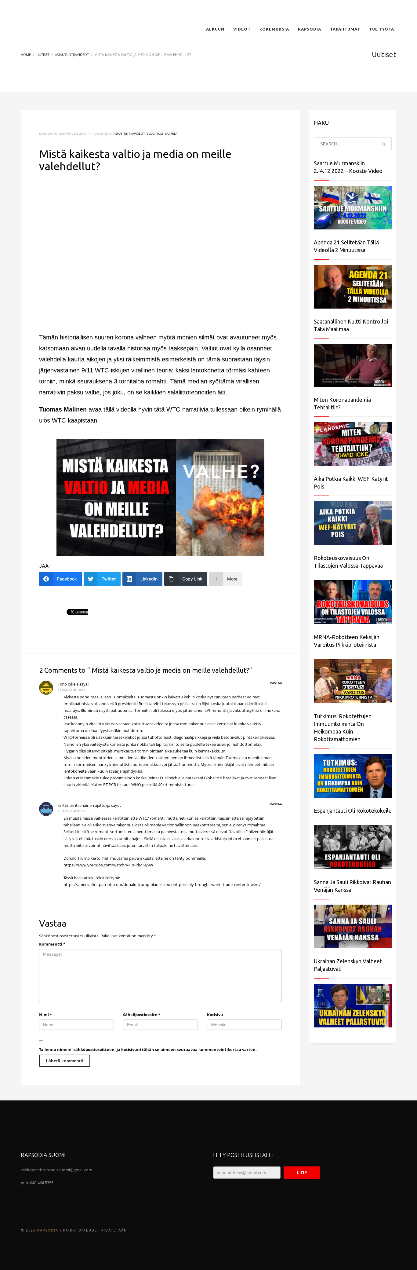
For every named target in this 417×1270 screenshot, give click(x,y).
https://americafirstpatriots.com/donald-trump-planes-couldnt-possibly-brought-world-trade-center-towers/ (162, 884)
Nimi (45, 1014)
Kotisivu (215, 1014)
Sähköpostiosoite (141, 1014)
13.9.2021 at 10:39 (71, 689)
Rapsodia (47, 1230)
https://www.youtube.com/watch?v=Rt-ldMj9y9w (108, 865)
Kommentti (52, 944)
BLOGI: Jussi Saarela (162, 133)
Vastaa (276, 683)
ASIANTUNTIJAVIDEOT (129, 133)
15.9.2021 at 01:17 (71, 811)
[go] (384, 144)
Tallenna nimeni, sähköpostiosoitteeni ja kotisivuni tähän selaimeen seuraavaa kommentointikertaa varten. (148, 1049)
